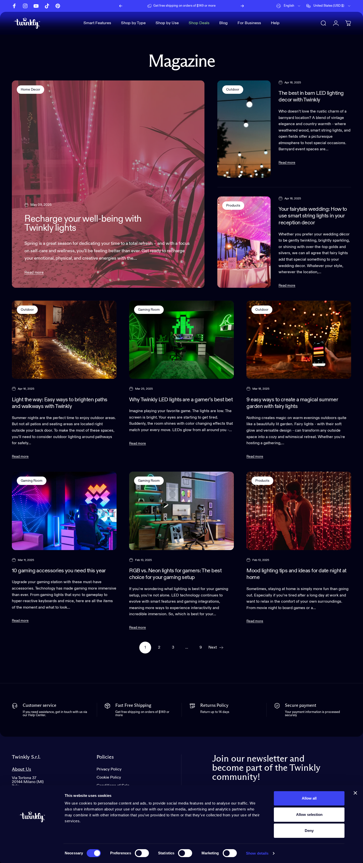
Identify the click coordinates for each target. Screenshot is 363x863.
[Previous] (120, 6)
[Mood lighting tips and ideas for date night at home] (298, 511)
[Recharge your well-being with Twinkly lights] (108, 184)
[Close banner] (355, 793)
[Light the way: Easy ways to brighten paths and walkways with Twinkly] (64, 340)
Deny (309, 830)
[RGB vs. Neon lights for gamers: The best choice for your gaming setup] (181, 511)
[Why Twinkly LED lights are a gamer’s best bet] (181, 340)
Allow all (309, 798)
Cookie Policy (109, 777)
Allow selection (309, 814)
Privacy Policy (109, 769)
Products (233, 205)
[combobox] (288, 6)
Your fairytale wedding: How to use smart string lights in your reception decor (313, 216)
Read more (34, 273)
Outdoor (232, 89)
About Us (21, 769)
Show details (257, 853)
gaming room (149, 309)
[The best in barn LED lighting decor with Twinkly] (244, 129)
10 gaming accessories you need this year (59, 571)
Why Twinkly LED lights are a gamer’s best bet (181, 400)
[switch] (142, 853)
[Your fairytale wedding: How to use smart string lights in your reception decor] (244, 242)
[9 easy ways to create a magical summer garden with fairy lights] (298, 340)
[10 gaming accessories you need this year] (64, 511)
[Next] (242, 6)
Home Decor (30, 89)
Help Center (219, 5)
